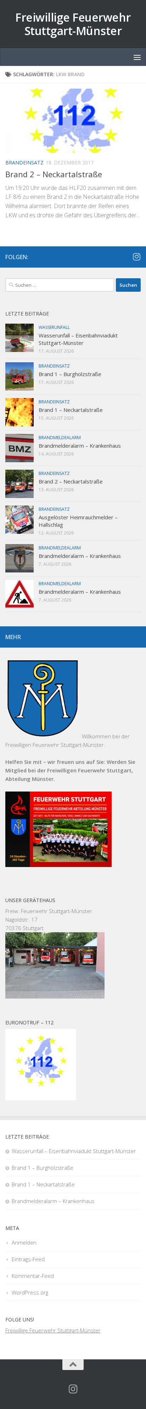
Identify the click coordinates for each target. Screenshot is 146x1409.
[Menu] (137, 57)
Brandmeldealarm (60, 438)
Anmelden (24, 1242)
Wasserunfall (54, 327)
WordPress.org (30, 1292)
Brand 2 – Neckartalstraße (53, 174)
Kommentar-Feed (33, 1275)
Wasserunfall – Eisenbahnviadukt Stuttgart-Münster (78, 339)
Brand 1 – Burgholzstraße (70, 374)
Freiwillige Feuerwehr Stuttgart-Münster (73, 24)
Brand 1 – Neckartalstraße (71, 409)
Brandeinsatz (24, 162)
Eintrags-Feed (28, 1259)
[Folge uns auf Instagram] (136, 256)
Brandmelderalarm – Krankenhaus (80, 445)
